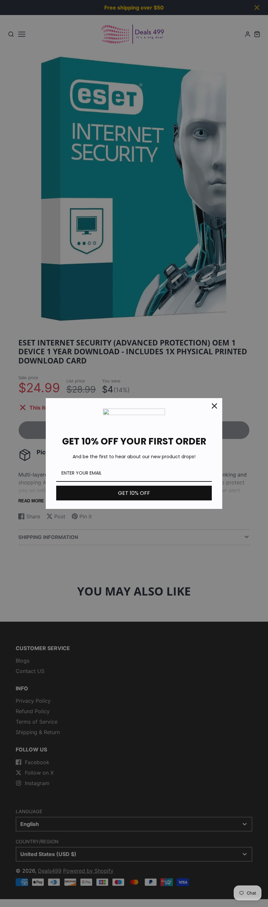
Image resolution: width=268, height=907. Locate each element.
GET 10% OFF (134, 493)
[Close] (214, 406)
